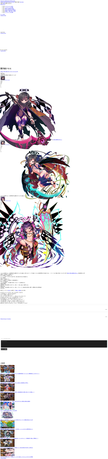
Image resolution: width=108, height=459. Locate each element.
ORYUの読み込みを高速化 (10, 9)
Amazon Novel (3, 33)
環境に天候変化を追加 (9, 8)
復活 (68, 273)
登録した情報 (18, 290)
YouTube (9, 318)
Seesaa (5, 318)
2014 (8, 71)
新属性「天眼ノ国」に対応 (10, 11)
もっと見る (2, 14)
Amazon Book (3, 50)
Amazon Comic (3, 15)
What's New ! (2, 4)
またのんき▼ (15, 71)
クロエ (11, 71)
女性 (4, 71)
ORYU (9, 290)
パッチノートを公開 (9, 7)
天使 (1, 71)
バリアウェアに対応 (9, 6)
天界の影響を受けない (57, 139)
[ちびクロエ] (54, 306)
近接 (6, 71)
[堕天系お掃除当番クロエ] (54, 313)
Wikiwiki (2, 318)
